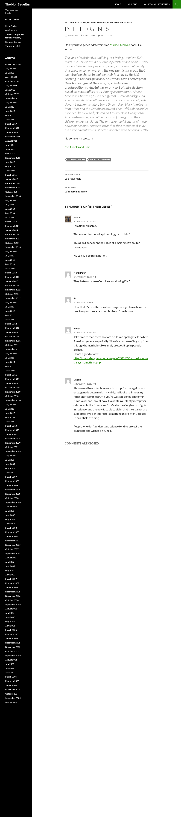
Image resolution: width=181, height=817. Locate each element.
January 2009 (11, 485)
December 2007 (12, 540)
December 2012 (12, 285)
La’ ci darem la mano (76, 189)
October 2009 (12, 447)
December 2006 (12, 591)
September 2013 (13, 247)
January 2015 (11, 179)
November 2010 (13, 391)
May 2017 (10, 115)
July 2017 (9, 106)
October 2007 (12, 549)
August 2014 (11, 200)
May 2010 (10, 417)
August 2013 (11, 251)
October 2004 (12, 693)
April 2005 (10, 672)
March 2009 (11, 476)
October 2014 (12, 192)
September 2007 (13, 553)
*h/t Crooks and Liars (77, 147)
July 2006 (9, 613)
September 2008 (13, 502)
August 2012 (11, 302)
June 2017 (10, 111)
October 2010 (12, 396)
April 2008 (10, 523)
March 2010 (11, 425)
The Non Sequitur (17, 4)
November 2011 (13, 340)
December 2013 (12, 234)
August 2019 (11, 77)
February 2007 (12, 583)
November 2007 (13, 545)
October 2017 (12, 94)
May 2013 (10, 264)
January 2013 (11, 281)
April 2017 (10, 119)
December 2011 (12, 336)
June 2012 (10, 311)
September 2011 (13, 349)
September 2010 (13, 400)
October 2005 (12, 651)
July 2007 (9, 562)
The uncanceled (12, 46)
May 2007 (10, 570)
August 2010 (11, 404)
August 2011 (11, 353)
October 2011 (12, 345)
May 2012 (10, 315)
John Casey (89, 35)
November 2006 (13, 596)
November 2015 (13, 157)
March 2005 (11, 676)
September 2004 (13, 698)
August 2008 (11, 506)
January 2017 (11, 132)
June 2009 (10, 464)
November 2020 (13, 64)
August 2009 (11, 455)
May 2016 (10, 153)
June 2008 (10, 515)
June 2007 (10, 566)
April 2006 (10, 625)
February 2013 (12, 277)
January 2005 (11, 685)
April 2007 (10, 574)
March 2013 (11, 272)
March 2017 (11, 123)
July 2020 (9, 72)
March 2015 (11, 175)
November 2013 (13, 238)
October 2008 (12, 498)
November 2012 (13, 289)
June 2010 (10, 413)
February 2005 (12, 681)
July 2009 (9, 459)
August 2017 (11, 102)
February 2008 (12, 532)
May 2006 (10, 621)
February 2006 (12, 634)
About (118, 4)
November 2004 (13, 689)
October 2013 (12, 243)
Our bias (132, 4)
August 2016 (11, 140)
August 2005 (11, 659)
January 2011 (11, 383)
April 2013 (10, 268)
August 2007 (11, 557)
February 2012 (12, 328)
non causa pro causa (119, 22)
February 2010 (12, 430)
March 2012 (11, 323)
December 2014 (12, 183)
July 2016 (9, 145)
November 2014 (13, 187)
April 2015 (10, 170)
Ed (75, 298)
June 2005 (10, 668)
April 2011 (10, 370)
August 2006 (11, 608)
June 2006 (10, 617)
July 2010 (9, 408)
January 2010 (11, 434)
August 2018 (11, 85)
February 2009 (12, 481)
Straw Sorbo (11, 26)
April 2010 (10, 421)
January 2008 (11, 536)
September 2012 (13, 298)
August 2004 (11, 702)
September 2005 (13, 655)
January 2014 (11, 230)
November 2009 (13, 442)
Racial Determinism (100, 159)
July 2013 (9, 255)
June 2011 (10, 362)
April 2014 (10, 217)
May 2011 (10, 366)
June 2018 (10, 89)
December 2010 (12, 387)
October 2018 (12, 81)
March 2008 (11, 528)
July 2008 (9, 511)
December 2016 (12, 136)
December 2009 (12, 438)
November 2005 (13, 647)
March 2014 (11, 221)
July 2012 (9, 306)
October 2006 (12, 600)
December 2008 (12, 489)
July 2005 (9, 664)
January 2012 (11, 332)
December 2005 (12, 642)
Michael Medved (96, 22)
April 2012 (10, 319)
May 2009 (10, 468)
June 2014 (10, 209)
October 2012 (12, 294)
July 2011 (9, 357)
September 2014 (13, 196)
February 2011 (12, 379)
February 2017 (12, 128)
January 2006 (11, 638)
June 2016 (10, 149)
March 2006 (11, 630)
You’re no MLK (73, 176)
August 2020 (11, 68)
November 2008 (13, 494)
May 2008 (10, 519)
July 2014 (9, 204)
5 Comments (108, 35)
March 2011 (11, 374)
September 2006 (13, 604)
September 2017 (13, 98)
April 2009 (10, 472)
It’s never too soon (13, 42)
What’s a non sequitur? (156, 4)
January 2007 (11, 587)
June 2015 (10, 162)
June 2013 (10, 260)
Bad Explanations (75, 22)
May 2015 (10, 166)
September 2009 (13, 451)
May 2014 (10, 213)
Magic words (11, 30)
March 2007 (11, 579)
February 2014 (12, 226)
